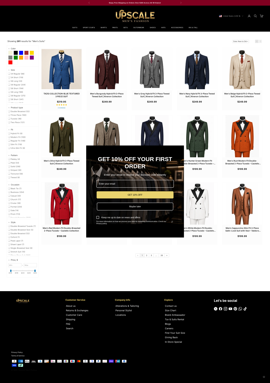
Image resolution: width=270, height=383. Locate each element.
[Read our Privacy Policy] (172, 221)
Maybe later (135, 206)
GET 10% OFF (135, 195)
